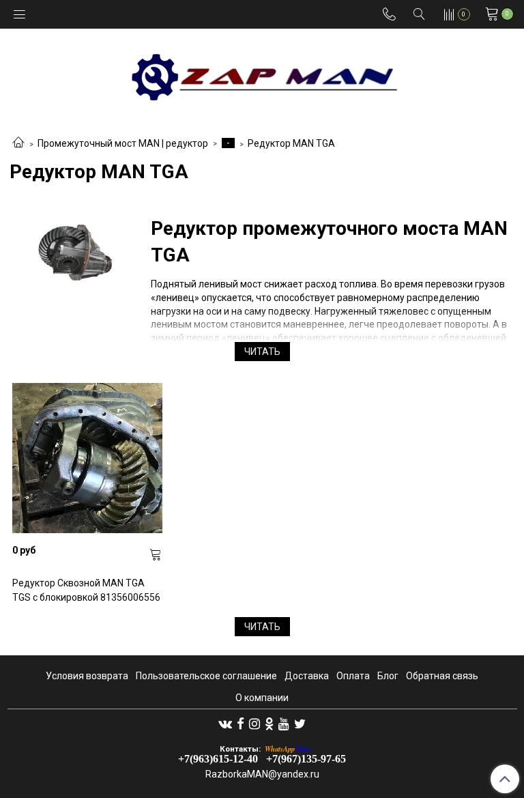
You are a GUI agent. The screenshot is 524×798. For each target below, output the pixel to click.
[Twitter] (300, 723)
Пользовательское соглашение (206, 675)
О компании (262, 697)
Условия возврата (87, 675)
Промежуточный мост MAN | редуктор (123, 143)
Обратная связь (442, 675)
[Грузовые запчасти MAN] (262, 72)
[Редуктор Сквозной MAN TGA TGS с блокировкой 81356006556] (87, 458)
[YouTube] (283, 723)
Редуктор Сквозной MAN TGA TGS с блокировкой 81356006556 (86, 590)
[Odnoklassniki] (269, 723)
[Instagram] (254, 723)
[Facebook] (240, 723)
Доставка (307, 675)
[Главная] (18, 143)
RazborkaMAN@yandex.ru (262, 774)
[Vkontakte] (225, 723)
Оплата (353, 675)
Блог (387, 675)
